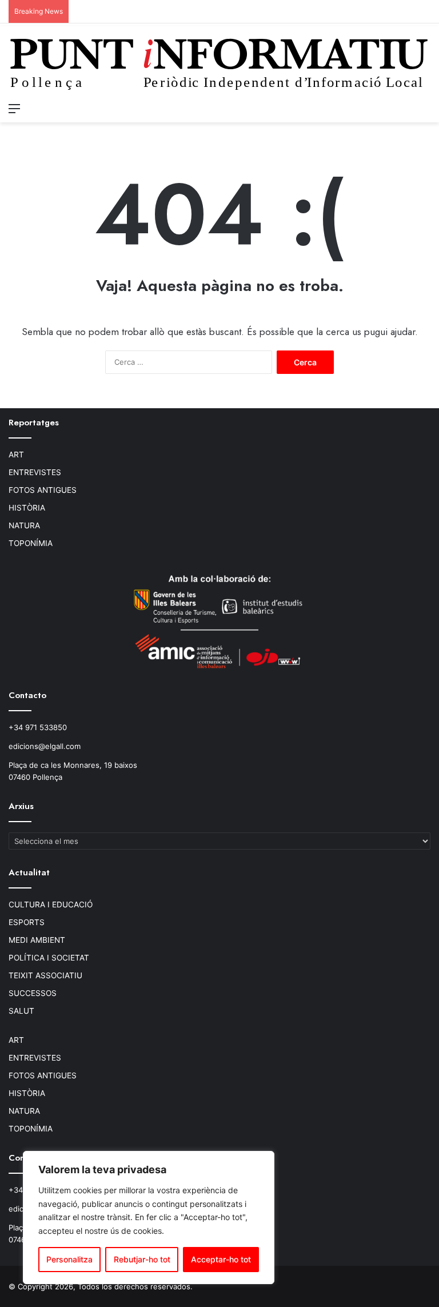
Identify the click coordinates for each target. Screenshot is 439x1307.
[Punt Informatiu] (219, 67)
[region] (148, 1217)
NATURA (24, 525)
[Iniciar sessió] (404, 108)
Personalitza (69, 1259)
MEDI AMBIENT (37, 940)
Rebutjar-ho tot (142, 1259)
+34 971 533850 (38, 727)
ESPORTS (27, 922)
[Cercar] (424, 108)
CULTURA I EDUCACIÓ (51, 904)
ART (16, 454)
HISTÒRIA (27, 507)
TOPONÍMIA (31, 543)
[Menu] (14, 108)
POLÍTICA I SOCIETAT (49, 957)
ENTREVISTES (35, 472)
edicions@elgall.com (45, 746)
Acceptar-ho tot (221, 1259)
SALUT (21, 1010)
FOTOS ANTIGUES (43, 490)
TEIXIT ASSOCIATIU (45, 975)
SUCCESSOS (33, 993)
